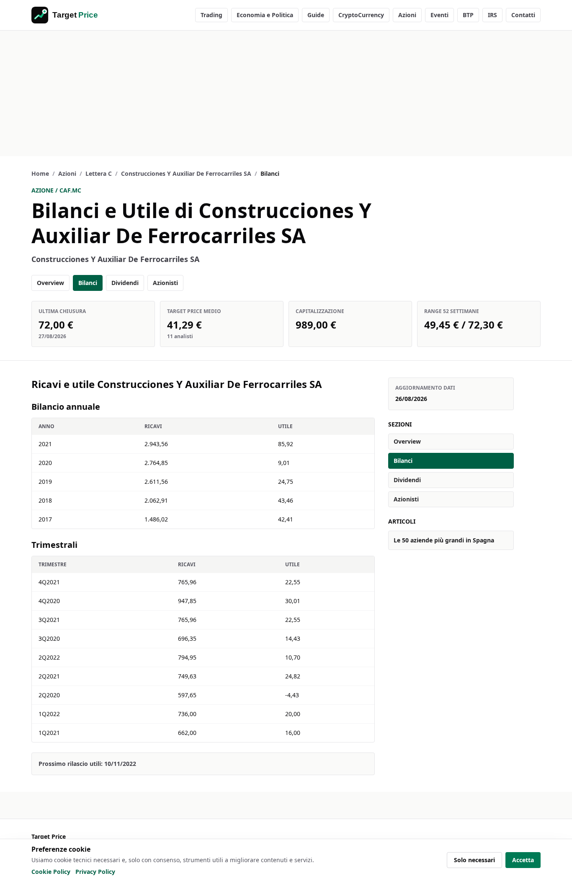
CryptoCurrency (361, 15)
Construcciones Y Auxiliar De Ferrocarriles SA (186, 173)
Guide (315, 15)
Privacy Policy (95, 872)
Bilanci (87, 283)
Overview (50, 283)
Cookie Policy (50, 872)
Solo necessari (474, 860)
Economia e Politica (265, 15)
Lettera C (98, 173)
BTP (468, 15)
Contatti (523, 15)
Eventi (439, 15)
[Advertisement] (286, 93)
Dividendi (125, 283)
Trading (211, 15)
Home (40, 173)
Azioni (407, 15)
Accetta (523, 860)
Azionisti (165, 283)
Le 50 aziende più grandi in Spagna (444, 540)
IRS (492, 15)
